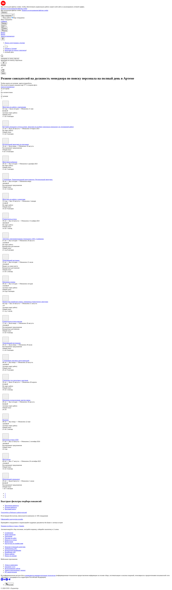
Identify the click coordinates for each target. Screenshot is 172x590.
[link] (4, 28)
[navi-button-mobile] (3, 38)
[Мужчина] (5, 158)
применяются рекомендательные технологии (40, 575)
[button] (3, 32)
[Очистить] (3, 63)
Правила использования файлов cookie (35, 10)
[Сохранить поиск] (3, 70)
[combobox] (10, 58)
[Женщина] (5, 103)
